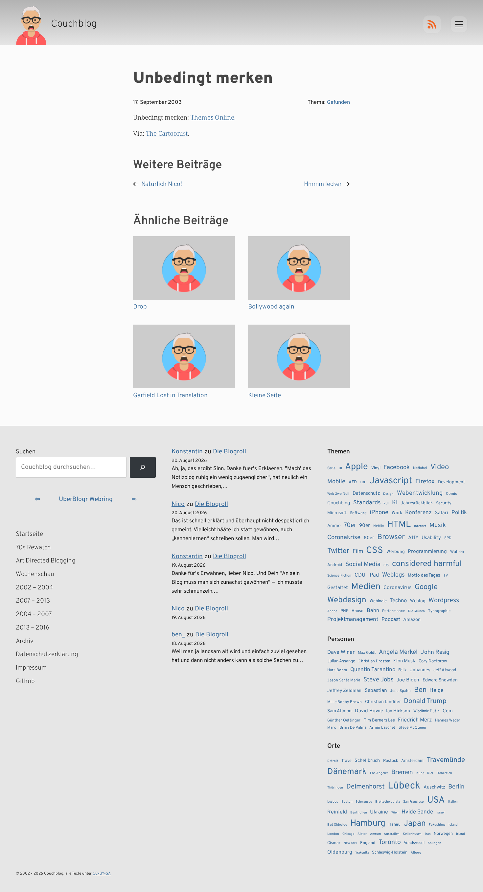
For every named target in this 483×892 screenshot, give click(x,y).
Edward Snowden (440, 680)
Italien (453, 802)
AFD (353, 482)
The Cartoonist (167, 133)
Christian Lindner (383, 702)
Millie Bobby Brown (344, 702)
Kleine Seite (264, 396)
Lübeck (404, 786)
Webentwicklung (420, 493)
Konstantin (187, 452)
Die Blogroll (229, 452)
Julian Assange (341, 661)
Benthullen (358, 813)
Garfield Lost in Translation (170, 396)
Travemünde (446, 760)
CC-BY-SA (102, 873)
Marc (331, 727)
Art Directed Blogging (46, 561)
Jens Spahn (400, 691)
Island (453, 825)
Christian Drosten (374, 661)
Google (426, 587)
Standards (366, 503)
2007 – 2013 (33, 601)
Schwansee (364, 802)
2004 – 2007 (34, 614)
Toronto (390, 842)
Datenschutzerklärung (47, 654)
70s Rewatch (33, 548)
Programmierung (427, 551)
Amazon (412, 620)
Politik (459, 512)
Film (358, 551)
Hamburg (367, 823)
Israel (440, 813)
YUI (386, 503)
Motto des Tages (424, 575)
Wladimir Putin (426, 711)
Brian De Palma (352, 727)
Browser (391, 537)
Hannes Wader (447, 720)
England (367, 843)
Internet (420, 526)
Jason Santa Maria (343, 680)
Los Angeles (379, 773)
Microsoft (337, 513)
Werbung (395, 552)
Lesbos (332, 802)
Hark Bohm (337, 670)
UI (340, 468)
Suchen (25, 452)
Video (439, 467)
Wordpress (443, 600)
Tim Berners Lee (379, 720)
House (357, 611)
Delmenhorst (365, 787)
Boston (347, 802)
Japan (415, 824)
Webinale (378, 601)
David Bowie (369, 711)
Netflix (378, 526)
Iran (428, 834)
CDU (360, 575)
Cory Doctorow (433, 661)
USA (436, 800)
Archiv (25, 641)
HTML (399, 524)
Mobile (336, 482)
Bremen (402, 772)
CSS (374, 551)
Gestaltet (337, 588)
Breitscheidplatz (387, 802)
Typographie (439, 611)
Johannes (420, 670)
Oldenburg (339, 852)
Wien (395, 813)
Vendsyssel (414, 843)
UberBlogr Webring (86, 499)
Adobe (332, 611)
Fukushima (437, 825)
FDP (363, 482)
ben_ (178, 635)
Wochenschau (35, 574)
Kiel (430, 773)
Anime (333, 526)
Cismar (333, 843)
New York (350, 843)
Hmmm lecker (323, 184)
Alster (362, 834)
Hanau (394, 824)
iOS (386, 565)
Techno (398, 600)
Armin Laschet (382, 727)
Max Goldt (367, 652)
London (333, 834)
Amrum (375, 834)
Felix (402, 670)
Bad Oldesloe (337, 825)
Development (451, 482)
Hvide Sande (417, 812)
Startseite (29, 534)
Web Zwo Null (338, 494)
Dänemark (347, 771)
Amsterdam (412, 761)
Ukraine (379, 812)
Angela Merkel (398, 652)
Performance (393, 611)
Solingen (434, 843)
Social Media (362, 564)
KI (395, 503)
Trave (346, 761)
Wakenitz (362, 853)
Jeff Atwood (444, 670)
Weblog (418, 601)
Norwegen (443, 833)
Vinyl (375, 468)
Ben (420, 690)
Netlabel (420, 468)
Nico (178, 504)
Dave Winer (341, 652)
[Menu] (459, 24)
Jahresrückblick (417, 503)
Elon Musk (404, 661)
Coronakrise (343, 537)
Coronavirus (397, 587)
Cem (448, 711)
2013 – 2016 (32, 628)
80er (369, 538)
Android (334, 565)
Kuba (420, 773)
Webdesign (346, 600)
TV (445, 575)
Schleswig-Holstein (389, 852)
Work (397, 513)
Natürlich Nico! (161, 184)
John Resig (435, 652)
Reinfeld (337, 812)
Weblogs (393, 575)
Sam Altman (339, 711)
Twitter (338, 551)
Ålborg (416, 853)
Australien (392, 834)
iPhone (379, 512)
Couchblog (338, 503)
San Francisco (413, 802)
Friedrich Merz (415, 720)
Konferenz (418, 512)
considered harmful (427, 564)
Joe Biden (408, 680)
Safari (441, 513)
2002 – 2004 (34, 588)
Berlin (456, 787)
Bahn (373, 610)
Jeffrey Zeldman (344, 691)
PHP (344, 611)
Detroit (332, 761)
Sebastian (376, 690)
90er (364, 525)
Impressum (31, 668)
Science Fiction (339, 575)
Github (35, 682)
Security (443, 503)
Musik (437, 525)
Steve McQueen (412, 727)
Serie (331, 468)
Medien (365, 586)
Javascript (391, 481)
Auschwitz (434, 787)
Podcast (390, 619)
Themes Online (212, 117)
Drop (140, 307)
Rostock (390, 761)
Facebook (396, 467)
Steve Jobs (378, 680)
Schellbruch (367, 761)
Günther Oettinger (343, 720)
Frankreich (444, 773)
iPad (373, 575)
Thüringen (335, 788)
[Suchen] (143, 467)
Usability (431, 538)
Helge (436, 690)
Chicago (348, 834)
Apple (356, 466)
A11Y (413, 538)
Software (358, 513)
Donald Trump (425, 701)
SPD (447, 538)
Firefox (425, 482)
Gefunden (338, 102)
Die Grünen (416, 611)
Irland (460, 834)
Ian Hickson (398, 711)
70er (350, 525)
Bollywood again (271, 307)
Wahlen (457, 552)
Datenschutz (366, 494)
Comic (451, 494)
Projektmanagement (352, 619)
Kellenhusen (412, 834)
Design (388, 494)
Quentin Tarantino (372, 670)
